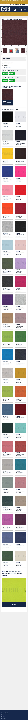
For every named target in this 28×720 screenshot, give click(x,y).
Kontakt (12, 4)
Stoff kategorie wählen (7, 14)
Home (2, 714)
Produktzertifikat (7, 67)
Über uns (3, 716)
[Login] (15, 9)
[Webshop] (21, 9)
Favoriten (6, 65)
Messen (17, 4)
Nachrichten (3, 718)
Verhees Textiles (5, 9)
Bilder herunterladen (8, 63)
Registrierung (23, 4)
